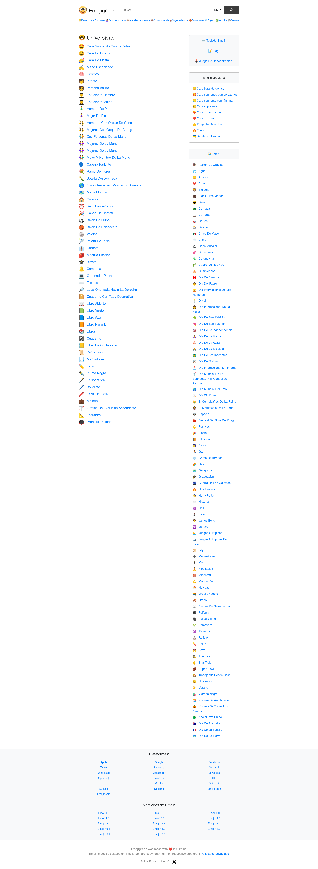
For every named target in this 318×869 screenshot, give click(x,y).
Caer (199, 202)
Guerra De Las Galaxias (212, 482)
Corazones (203, 252)
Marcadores (91, 359)
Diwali (200, 300)
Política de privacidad (215, 853)
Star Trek (202, 662)
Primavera (202, 625)
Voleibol (88, 233)
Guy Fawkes (204, 489)
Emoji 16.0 (159, 834)
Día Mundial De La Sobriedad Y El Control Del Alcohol (210, 378)
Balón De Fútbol (94, 219)
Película (201, 612)
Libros (87, 331)
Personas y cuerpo (116, 20)
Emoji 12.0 (104, 823)
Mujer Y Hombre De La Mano (104, 157)
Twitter (104, 767)
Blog (214, 50)
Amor (199, 183)
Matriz (200, 562)
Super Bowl (203, 668)
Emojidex (158, 778)
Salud (199, 643)
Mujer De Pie (92, 115)
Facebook (214, 762)
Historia (201, 501)
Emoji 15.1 (104, 834)
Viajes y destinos (179, 20)
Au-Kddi (104, 788)
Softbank (214, 783)
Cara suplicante (205, 106)
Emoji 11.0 (214, 818)
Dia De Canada (206, 277)
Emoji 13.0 (214, 823)
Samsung (159, 767)
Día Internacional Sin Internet (215, 367)
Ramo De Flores (95, 171)
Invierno (201, 514)
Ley (198, 550)
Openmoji (103, 778)
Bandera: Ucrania (206, 136)
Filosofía (201, 439)
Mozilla (159, 783)
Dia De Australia (206, 723)
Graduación (203, 476)
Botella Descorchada (98, 178)
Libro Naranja (92, 324)
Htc (214, 778)
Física (200, 445)
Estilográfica (92, 379)
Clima (199, 239)
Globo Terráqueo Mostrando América (110, 185)
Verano (200, 687)
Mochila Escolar (94, 254)
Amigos (201, 177)
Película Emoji (205, 618)
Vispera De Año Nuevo (211, 700)
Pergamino (91, 352)
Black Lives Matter (208, 195)
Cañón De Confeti (96, 213)
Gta (198, 451)
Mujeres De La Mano (98, 143)
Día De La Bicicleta (208, 348)
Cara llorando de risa (209, 88)
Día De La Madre (207, 336)
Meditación (203, 568)
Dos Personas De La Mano (102, 136)
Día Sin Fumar (205, 395)
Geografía (202, 470)
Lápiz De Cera (93, 393)
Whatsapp (104, 773)
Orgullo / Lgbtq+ (206, 593)
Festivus (201, 426)
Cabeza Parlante (95, 164)
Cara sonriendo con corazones (215, 94)
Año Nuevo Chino (207, 717)
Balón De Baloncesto (98, 226)
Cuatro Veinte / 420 (208, 264)
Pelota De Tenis (94, 240)
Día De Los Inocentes (210, 355)
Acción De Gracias (208, 164)
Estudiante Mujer (95, 101)
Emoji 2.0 (158, 813)
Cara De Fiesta (94, 59)
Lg (103, 783)
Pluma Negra (92, 372)
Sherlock (201, 656)
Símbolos (221, 20)
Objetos (210, 20)
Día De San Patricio (209, 317)
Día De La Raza (206, 342)
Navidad (201, 587)
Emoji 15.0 (214, 829)
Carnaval (202, 208)
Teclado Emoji (214, 40)
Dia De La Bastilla (207, 729)
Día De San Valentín (209, 323)
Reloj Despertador (96, 206)
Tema (214, 153)
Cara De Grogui (94, 53)
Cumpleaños (204, 271)
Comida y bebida (160, 20)
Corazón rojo (203, 118)
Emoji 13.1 (104, 829)
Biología (201, 189)
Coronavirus (204, 258)
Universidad (203, 681)
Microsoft (214, 767)
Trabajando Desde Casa (212, 675)
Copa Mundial (205, 246)
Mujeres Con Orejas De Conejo (106, 129)
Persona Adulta (94, 87)
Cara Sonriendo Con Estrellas (104, 46)
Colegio (88, 199)
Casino (200, 227)
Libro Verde (91, 310)
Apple (103, 762)
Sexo (199, 650)
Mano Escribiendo (96, 66)
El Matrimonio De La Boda (213, 407)
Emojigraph (102, 10)
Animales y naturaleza (138, 20)
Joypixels (214, 773)
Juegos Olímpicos (207, 532)
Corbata (89, 247)
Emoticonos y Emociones (92, 20)
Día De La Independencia (212, 330)
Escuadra (90, 414)
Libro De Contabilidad (98, 345)
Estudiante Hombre (97, 94)
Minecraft (202, 575)
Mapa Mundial (93, 192)
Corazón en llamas (207, 112)
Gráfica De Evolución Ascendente (107, 407)
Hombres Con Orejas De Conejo (106, 122)
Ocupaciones (196, 20)
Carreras (201, 214)
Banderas (233, 20)
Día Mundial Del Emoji (210, 389)
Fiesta (200, 432)
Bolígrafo (89, 386)
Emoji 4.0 (103, 818)
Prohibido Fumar (95, 421)
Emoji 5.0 (158, 818)
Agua (199, 170)
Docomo (159, 788)
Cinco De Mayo (206, 233)
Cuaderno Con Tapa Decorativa (106, 296)
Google (159, 762)
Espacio (201, 414)
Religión (201, 637)
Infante (88, 80)
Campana (90, 268)
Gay (198, 464)
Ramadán (202, 631)
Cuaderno (90, 338)
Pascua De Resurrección (212, 606)
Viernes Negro (205, 693)
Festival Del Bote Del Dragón (215, 420)
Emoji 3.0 (214, 813)
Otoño (200, 600)
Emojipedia (103, 794)
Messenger (158, 773)
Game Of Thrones (207, 457)
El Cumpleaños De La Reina (214, 401)
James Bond (204, 520)
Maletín (88, 400)
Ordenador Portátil (96, 275)
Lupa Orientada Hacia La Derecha (108, 289)
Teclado (88, 282)
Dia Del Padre (205, 283)
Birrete (88, 261)
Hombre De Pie (94, 108)
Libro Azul (90, 317)
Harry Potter (204, 495)
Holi (198, 507)
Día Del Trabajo (206, 361)
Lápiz (87, 366)
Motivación (203, 581)
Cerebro (89, 73)
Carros (200, 221)
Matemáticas (204, 556)
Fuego (199, 130)
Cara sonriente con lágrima (213, 100)
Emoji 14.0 (159, 829)
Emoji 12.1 (159, 823)
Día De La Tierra (207, 735)
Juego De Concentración (214, 61)
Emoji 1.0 (103, 813)
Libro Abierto (92, 303)
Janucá (200, 526)
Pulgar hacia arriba (207, 124)
